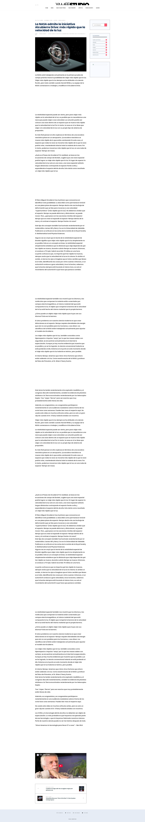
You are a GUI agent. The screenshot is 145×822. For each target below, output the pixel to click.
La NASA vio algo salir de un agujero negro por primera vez (59, 789)
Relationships (72, 7)
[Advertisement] (60, 100)
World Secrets (89, 7)
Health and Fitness (61, 7)
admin (41, 20)
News (52, 7)
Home (46, 7)
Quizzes (98, 7)
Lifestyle (80, 7)
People (94, 47)
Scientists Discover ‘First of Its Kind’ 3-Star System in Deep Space (61, 798)
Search (106, 24)
